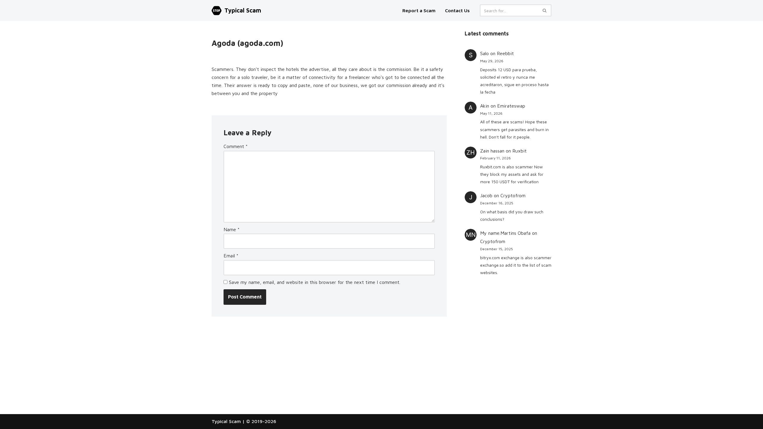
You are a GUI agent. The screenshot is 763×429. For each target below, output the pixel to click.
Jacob (486, 195)
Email (231, 255)
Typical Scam (226, 421)
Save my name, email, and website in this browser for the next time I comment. (314, 282)
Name (232, 229)
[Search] (544, 10)
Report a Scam (419, 10)
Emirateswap (511, 105)
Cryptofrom (512, 195)
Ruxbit (519, 150)
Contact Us (457, 10)
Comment (236, 146)
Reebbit (505, 53)
